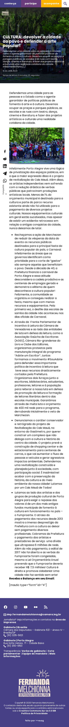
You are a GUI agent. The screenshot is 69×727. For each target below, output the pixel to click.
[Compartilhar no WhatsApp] (4, 180)
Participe (31, 3)
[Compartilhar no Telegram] (4, 173)
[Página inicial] (5, 11)
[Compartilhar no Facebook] (4, 151)
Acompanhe (51, 3)
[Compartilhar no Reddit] (4, 158)
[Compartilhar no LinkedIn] (4, 166)
